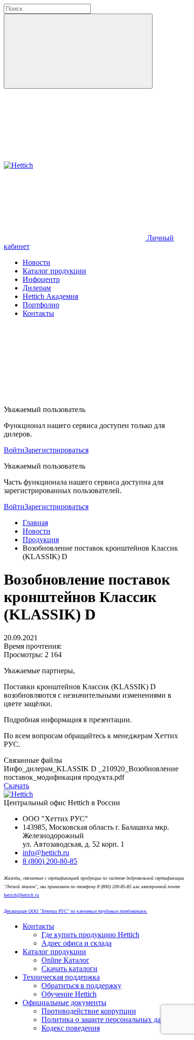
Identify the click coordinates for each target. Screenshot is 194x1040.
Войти (14, 450)
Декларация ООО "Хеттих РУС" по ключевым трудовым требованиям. (75, 911)
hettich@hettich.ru (21, 895)
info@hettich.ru (46, 853)
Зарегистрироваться (56, 450)
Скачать (16, 786)
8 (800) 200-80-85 (50, 861)
